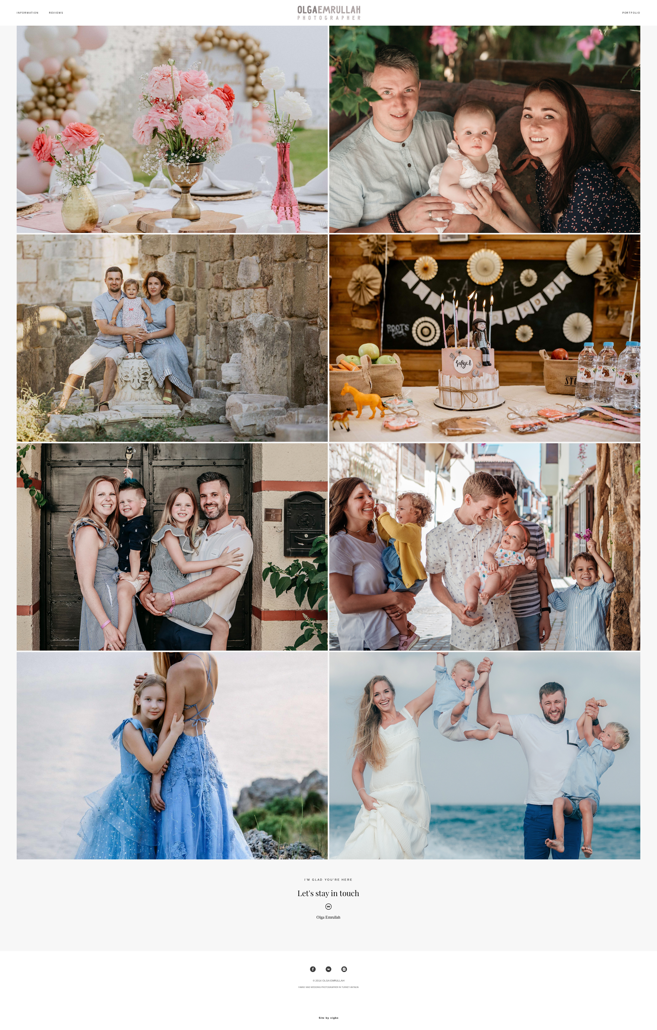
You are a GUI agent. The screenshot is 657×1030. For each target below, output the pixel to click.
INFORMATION (28, 13)
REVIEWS (56, 13)
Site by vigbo (329, 1018)
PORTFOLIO (631, 13)
